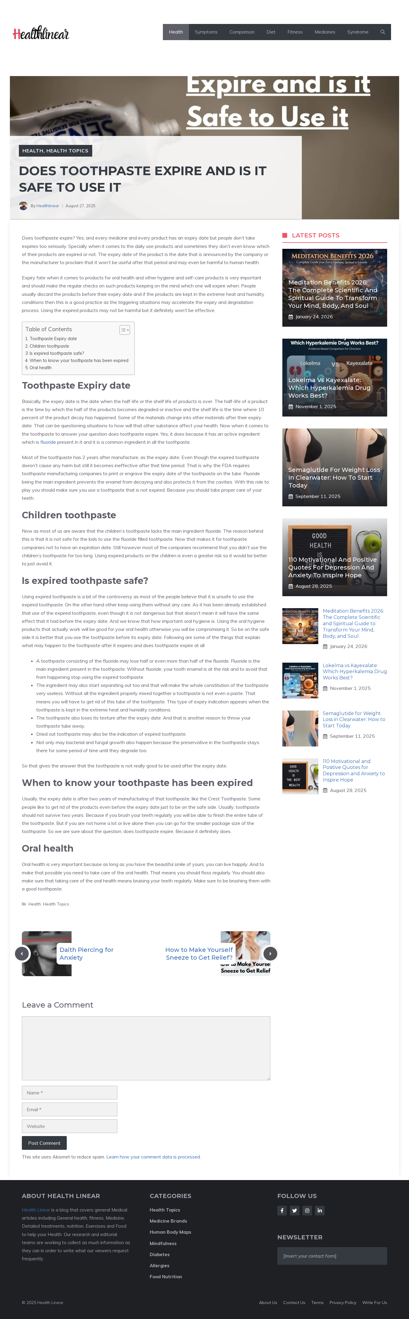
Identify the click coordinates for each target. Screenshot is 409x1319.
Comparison (242, 32)
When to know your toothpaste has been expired (79, 360)
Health (176, 32)
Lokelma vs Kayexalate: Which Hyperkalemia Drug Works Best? (329, 387)
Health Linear (36, 1210)
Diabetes (160, 1254)
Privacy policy (343, 1302)
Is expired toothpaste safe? (57, 353)
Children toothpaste (49, 346)
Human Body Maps (170, 1232)
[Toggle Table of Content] (121, 330)
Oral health (40, 367)
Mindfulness (163, 1243)
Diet (270, 32)
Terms (317, 1302)
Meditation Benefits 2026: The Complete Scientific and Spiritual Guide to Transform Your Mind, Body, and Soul (353, 623)
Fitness (295, 32)
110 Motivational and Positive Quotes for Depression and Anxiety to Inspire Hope (332, 567)
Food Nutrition (166, 1276)
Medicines (325, 32)
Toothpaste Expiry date (53, 338)
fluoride (48, 442)
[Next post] (270, 954)
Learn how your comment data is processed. (153, 1157)
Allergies (159, 1265)
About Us (268, 1302)
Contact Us (294, 1302)
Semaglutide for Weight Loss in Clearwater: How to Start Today (334, 477)
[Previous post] (22, 954)
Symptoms (206, 32)
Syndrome (358, 32)
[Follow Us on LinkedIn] (320, 1210)
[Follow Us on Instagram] (307, 1210)
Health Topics (67, 151)
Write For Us (374, 1302)
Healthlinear (48, 205)
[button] (383, 32)
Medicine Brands (168, 1221)
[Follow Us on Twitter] (294, 1210)
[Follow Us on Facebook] (282, 1210)
